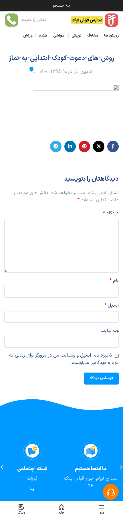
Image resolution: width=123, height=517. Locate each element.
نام (114, 280)
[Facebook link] (113, 146)
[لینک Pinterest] (84, 146)
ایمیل (111, 305)
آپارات (32, 478)
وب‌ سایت (110, 330)
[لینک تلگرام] (55, 146)
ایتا (32, 488)
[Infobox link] (25, 20)
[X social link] (98, 146)
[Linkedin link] (70, 146)
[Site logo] (94, 19)
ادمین (86, 71)
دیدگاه (111, 213)
